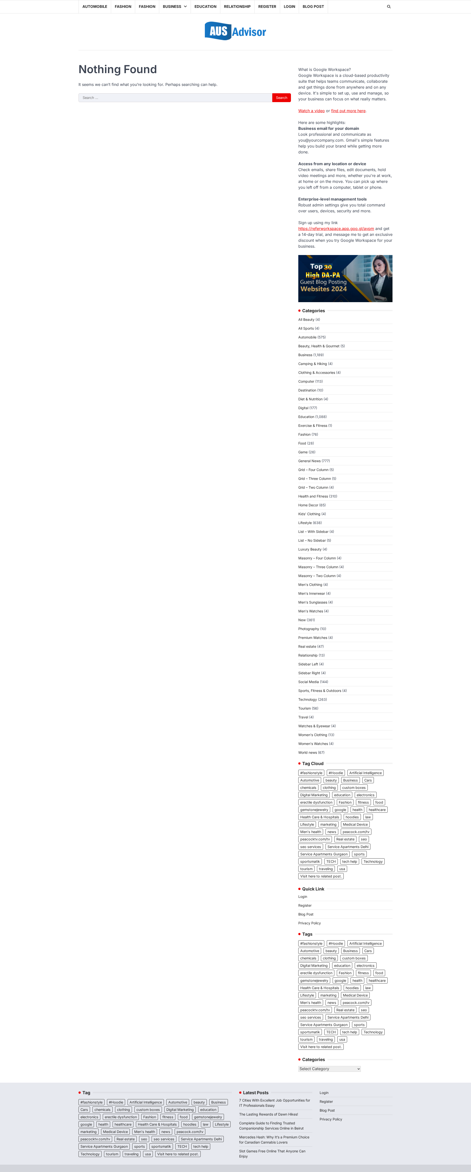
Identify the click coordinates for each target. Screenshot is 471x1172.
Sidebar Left (308, 664)
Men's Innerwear (311, 593)
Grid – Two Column (313, 487)
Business (172, 6)
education (342, 795)
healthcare (377, 810)
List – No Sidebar (312, 540)
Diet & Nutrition (310, 399)
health (357, 810)
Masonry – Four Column (317, 558)
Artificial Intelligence (365, 773)
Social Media (308, 682)
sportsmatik (310, 861)
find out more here (348, 110)
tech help (349, 861)
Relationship (237, 6)
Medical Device (355, 824)
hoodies (352, 817)
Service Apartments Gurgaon (324, 854)
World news (307, 752)
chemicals (308, 787)
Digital (303, 408)
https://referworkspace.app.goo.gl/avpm (336, 228)
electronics (366, 795)
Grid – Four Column (313, 470)
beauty (331, 780)
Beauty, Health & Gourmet (319, 346)
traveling (326, 869)
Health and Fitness (313, 496)
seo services (310, 847)
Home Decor (308, 505)
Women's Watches (313, 743)
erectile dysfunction (316, 802)
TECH (331, 861)
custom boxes (354, 787)
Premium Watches (312, 637)
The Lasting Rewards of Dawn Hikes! (268, 1114)
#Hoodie (336, 773)
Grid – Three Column (314, 478)
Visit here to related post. (321, 876)
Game (303, 452)
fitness (363, 802)
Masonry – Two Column (317, 576)
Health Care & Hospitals (319, 817)
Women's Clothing (312, 735)
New (302, 620)
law (368, 817)
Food (302, 443)
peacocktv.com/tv (315, 839)
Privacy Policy (309, 923)
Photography (308, 629)
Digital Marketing (314, 795)
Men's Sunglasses (312, 602)
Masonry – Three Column (318, 567)
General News (309, 461)
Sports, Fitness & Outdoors (319, 690)
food (379, 802)
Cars (368, 780)
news (331, 832)
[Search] (388, 6)
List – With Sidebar (313, 531)
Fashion (123, 6)
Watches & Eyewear (314, 726)
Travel (303, 717)
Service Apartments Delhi (347, 847)
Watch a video (311, 110)
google (340, 810)
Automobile (94, 6)
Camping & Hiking (312, 364)
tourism (306, 869)
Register (267, 6)
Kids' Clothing (309, 514)
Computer (306, 381)
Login (289, 6)
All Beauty (306, 319)
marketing (328, 824)
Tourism (304, 708)
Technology (307, 699)
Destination (307, 390)
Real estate (307, 646)
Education (205, 6)
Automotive (309, 780)
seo (364, 839)
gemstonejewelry (314, 810)
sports (359, 854)
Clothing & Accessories (316, 372)
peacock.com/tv (356, 832)
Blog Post (313, 6)
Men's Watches (310, 611)
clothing (329, 787)
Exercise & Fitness (312, 425)
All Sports (306, 328)
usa (342, 869)
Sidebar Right (309, 673)
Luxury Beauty (310, 549)
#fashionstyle (311, 773)
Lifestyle (305, 523)
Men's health (310, 832)
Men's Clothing (310, 584)
